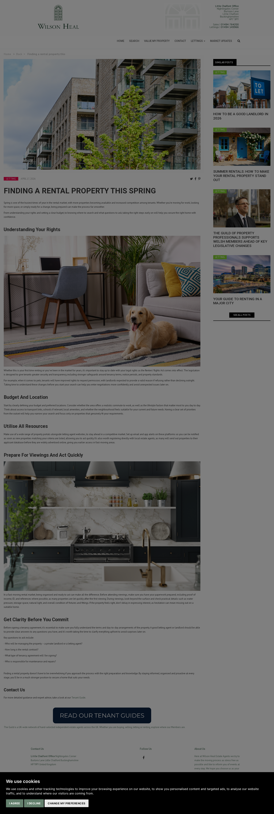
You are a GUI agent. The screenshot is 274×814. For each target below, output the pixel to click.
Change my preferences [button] (66, 803)
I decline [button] (34, 803)
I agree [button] (14, 803)
